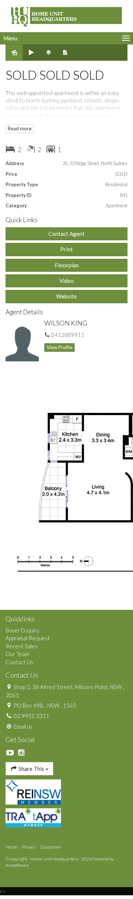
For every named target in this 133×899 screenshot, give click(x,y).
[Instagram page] (21, 752)
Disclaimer (50, 847)
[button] (66, 249)
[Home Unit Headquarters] (66, 15)
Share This (31, 768)
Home (11, 847)
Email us (23, 726)
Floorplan (67, 265)
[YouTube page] (11, 752)
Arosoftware (17, 865)
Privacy (29, 847)
